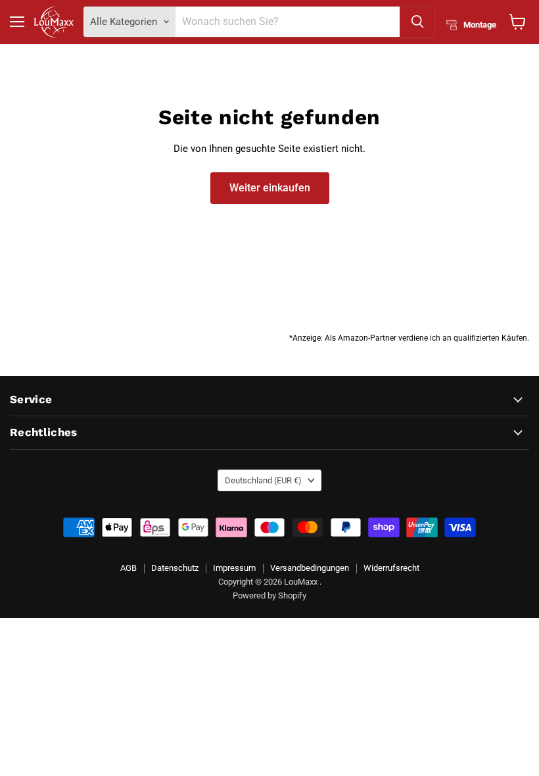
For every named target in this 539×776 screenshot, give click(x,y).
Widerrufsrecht (391, 568)
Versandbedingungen (309, 568)
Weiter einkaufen (269, 188)
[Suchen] (417, 22)
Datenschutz (175, 568)
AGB (128, 568)
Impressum (234, 568)
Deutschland (263, 480)
